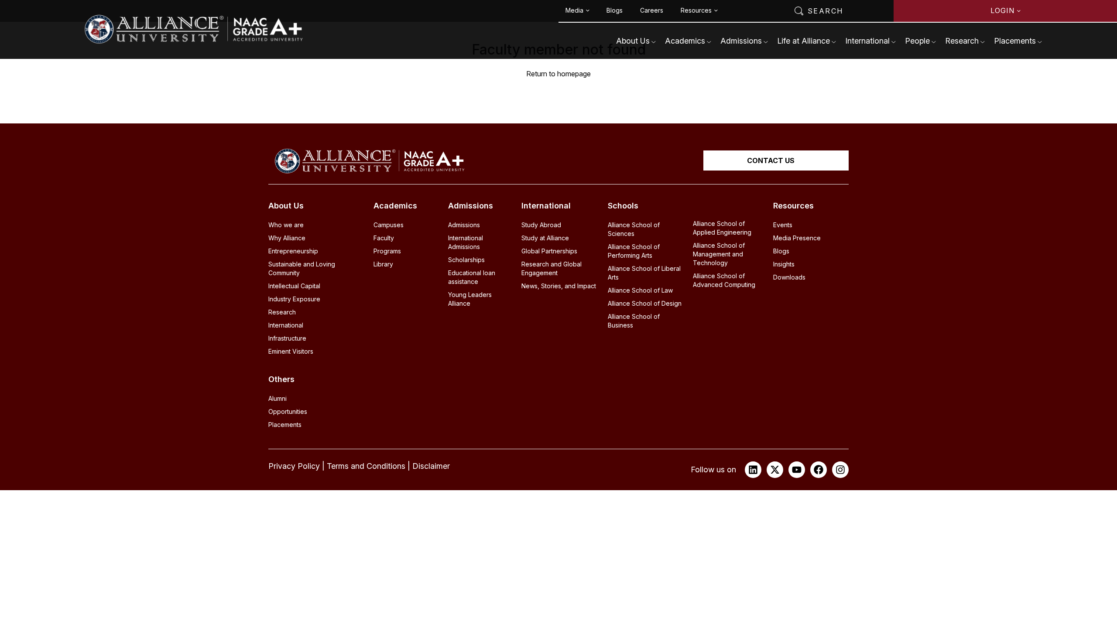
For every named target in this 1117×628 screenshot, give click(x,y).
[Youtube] (796, 469)
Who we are (286, 225)
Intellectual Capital (294, 286)
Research (962, 40)
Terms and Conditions (366, 466)
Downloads (789, 277)
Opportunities (287, 411)
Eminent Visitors (290, 351)
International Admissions (465, 242)
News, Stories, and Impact (558, 286)
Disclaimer (431, 466)
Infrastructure (287, 338)
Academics (685, 40)
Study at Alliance (545, 238)
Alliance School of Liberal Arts (644, 273)
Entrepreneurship (293, 251)
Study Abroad (541, 225)
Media (574, 10)
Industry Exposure (294, 299)
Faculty (383, 238)
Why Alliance (286, 238)
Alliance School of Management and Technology (719, 254)
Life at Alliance (803, 40)
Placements (1015, 40)
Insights (784, 264)
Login (1002, 10)
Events (782, 225)
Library (383, 264)
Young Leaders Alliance (470, 299)
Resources (696, 10)
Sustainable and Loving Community (301, 268)
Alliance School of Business (634, 321)
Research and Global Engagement (551, 268)
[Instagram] (840, 469)
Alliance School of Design (645, 303)
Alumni (277, 398)
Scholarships (466, 259)
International (867, 40)
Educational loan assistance (471, 277)
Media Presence (797, 238)
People (917, 40)
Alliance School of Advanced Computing (724, 280)
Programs (387, 251)
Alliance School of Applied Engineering (722, 228)
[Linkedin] (753, 469)
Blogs (614, 10)
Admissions (741, 40)
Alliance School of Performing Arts (634, 251)
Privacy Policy (294, 466)
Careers (651, 10)
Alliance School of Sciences (634, 229)
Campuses (388, 225)
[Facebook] (818, 469)
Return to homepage (558, 73)
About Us (633, 40)
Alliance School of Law (640, 290)
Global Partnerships (549, 251)
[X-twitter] (775, 469)
